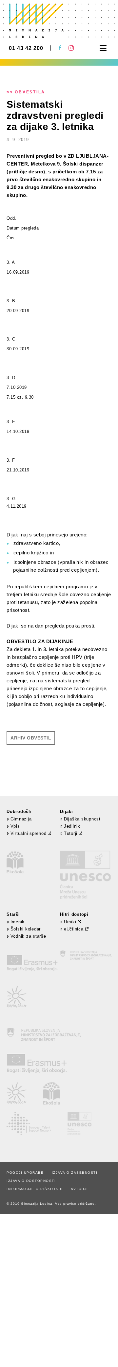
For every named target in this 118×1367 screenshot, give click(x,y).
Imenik (17, 921)
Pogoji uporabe (25, 1172)
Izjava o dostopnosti (31, 1181)
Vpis (15, 826)
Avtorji (79, 1189)
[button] (103, 48)
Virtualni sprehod (28, 833)
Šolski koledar (25, 929)
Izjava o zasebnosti (75, 1172)
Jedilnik (72, 826)
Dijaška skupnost (82, 819)
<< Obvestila (26, 92)
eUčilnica (74, 929)
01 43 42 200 (26, 48)
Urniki (70, 921)
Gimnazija (20, 819)
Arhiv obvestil (30, 737)
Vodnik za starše (28, 936)
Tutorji (70, 833)
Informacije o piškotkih (35, 1189)
